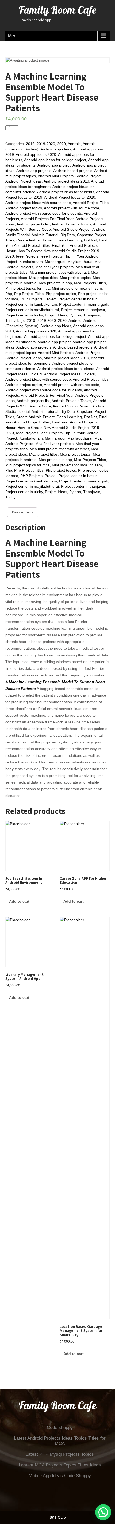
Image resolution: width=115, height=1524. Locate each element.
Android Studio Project (71, 229)
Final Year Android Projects (75, 245)
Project (50, 299)
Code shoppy (60, 1427)
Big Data (67, 235)
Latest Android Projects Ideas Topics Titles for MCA (60, 1441)
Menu (13, 35)
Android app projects (33, 170)
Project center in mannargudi (83, 304)
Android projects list (33, 224)
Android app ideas (55, 149)
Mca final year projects (54, 267)
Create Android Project (35, 240)
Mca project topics (75, 277)
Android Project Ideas (23, 181)
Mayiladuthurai (79, 261)
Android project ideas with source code (38, 203)
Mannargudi (55, 261)
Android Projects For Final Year (47, 219)
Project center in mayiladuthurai (32, 310)
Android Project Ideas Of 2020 (69, 197)
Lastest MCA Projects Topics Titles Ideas (60, 1465)
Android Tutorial (45, 235)
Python (75, 315)
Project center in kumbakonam (31, 304)
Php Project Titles (29, 294)
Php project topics (61, 294)
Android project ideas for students (65, 192)
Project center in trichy (24, 315)
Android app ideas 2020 (36, 154)
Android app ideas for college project (55, 160)
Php (8, 294)
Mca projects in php (55, 283)
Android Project (88, 176)
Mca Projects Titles (90, 283)
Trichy (10, 320)
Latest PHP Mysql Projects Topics (60, 1454)
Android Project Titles (91, 203)
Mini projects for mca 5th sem (77, 288)
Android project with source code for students (43, 213)
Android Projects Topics (71, 224)
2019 (30, 144)
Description (22, 512)
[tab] (22, 512)
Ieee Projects (27, 256)
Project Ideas (56, 315)
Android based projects (72, 170)
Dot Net (90, 240)
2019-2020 (46, 144)
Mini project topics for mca (27, 288)
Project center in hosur (78, 299)
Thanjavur (91, 315)
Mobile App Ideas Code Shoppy (60, 1475)
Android (74, 144)
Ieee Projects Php (55, 256)
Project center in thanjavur (83, 310)
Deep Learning (69, 240)
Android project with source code (71, 208)
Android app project (54, 165)
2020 (61, 144)
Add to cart (33, 129)
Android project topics (23, 208)
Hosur (10, 251)
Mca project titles (43, 277)
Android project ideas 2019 (66, 181)
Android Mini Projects (56, 176)
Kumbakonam (31, 261)
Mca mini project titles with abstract (59, 272)
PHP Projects (31, 299)
